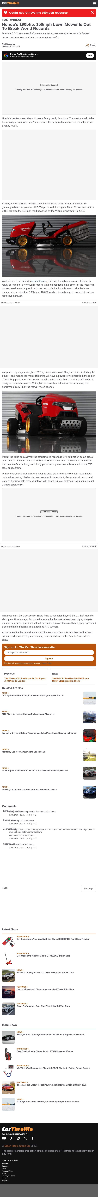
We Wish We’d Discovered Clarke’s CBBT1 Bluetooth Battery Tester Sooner (53, 1068)
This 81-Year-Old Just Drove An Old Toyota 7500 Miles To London (24, 679)
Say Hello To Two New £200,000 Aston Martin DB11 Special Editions (70, 679)
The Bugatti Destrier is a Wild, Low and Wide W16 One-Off (29, 789)
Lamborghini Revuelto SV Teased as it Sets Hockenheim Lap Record (35, 771)
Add (90, 55)
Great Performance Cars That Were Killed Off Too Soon (43, 1006)
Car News (16, 20)
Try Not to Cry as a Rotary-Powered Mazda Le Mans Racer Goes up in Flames (39, 733)
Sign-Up (5, 1181)
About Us (5, 1164)
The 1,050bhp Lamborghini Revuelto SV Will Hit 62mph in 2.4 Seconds (50, 1035)
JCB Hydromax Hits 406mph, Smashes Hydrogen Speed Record (33, 695)
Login (4, 1178)
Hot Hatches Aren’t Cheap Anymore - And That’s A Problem (45, 989)
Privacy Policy (45, 663)
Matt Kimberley (8, 44)
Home (5, 20)
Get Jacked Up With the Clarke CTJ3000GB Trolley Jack (43, 956)
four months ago (38, 281)
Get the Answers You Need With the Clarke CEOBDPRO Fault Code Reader (53, 939)
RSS (4, 1173)
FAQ (4, 1168)
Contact (5, 1166)
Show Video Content (49, 85)
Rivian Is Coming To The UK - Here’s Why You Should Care (45, 973)
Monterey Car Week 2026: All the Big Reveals (23, 752)
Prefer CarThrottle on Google (24, 54)
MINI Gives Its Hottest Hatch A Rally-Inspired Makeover (28, 714)
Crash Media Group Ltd (17, 1146)
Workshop (22, 937)
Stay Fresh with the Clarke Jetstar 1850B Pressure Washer (45, 1051)
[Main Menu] (94, 3)
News (4, 693)
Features (21, 987)
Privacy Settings (8, 1176)
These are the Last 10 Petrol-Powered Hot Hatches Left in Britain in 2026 (51, 1085)
